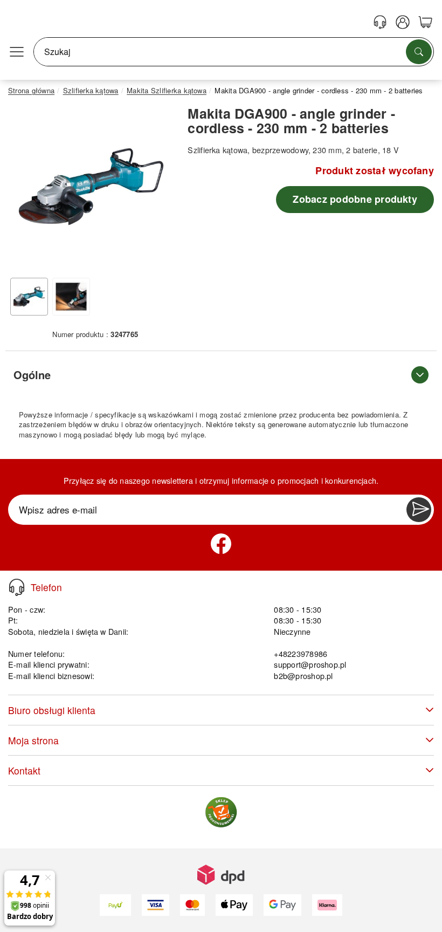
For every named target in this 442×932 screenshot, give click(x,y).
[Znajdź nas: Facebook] (221, 543)
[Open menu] (17, 52)
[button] (91, 186)
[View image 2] (71, 297)
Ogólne (32, 374)
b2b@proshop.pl (303, 675)
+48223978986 (300, 653)
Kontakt (24, 770)
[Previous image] (24, 189)
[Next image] (158, 189)
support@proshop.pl (310, 664)
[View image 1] (29, 297)
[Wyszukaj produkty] (419, 51)
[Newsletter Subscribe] (418, 509)
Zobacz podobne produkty (355, 199)
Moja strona (33, 740)
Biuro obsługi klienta (51, 710)
